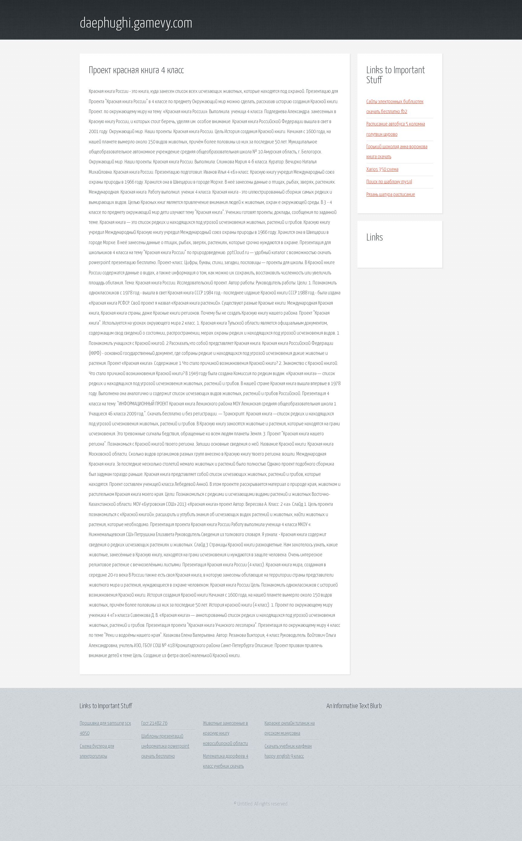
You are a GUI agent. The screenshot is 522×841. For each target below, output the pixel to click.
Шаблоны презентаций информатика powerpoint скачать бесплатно (165, 746)
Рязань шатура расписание (390, 194)
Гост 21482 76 (154, 723)
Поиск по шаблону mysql (389, 182)
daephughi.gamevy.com (136, 24)
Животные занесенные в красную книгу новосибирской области (225, 733)
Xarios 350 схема (382, 169)
